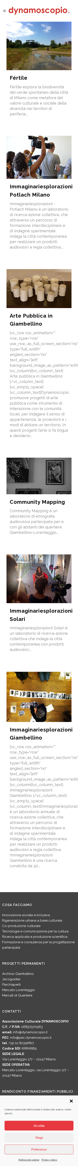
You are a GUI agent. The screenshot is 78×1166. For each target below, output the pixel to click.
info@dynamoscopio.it (30, 1032)
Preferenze (39, 1149)
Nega (39, 1137)
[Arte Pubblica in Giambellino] (39, 288)
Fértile (19, 78)
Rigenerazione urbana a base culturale (32, 920)
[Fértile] (39, 46)
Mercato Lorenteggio (18, 990)
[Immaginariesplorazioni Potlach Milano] (39, 157)
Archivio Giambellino (18, 974)
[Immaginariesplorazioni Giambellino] (39, 697)
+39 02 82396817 (21, 1043)
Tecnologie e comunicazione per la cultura (35, 931)
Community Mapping (37, 502)
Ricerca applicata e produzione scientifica (34, 937)
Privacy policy (49, 1159)
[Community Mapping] (39, 476)
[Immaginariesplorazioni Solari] (39, 578)
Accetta (39, 1125)
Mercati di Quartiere (17, 995)
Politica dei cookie (28, 1159)
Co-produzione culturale (21, 926)
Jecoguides (11, 979)
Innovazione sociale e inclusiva (26, 915)
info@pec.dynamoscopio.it (30, 1038)
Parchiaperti (11, 985)
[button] (71, 1101)
